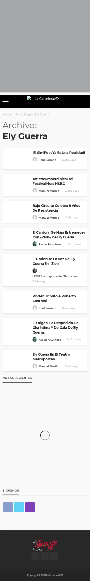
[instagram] (30, 507)
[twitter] (19, 507)
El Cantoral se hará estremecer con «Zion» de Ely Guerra (58, 234)
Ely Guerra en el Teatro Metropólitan (51, 356)
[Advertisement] (45, 47)
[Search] (83, 101)
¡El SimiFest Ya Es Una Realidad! (58, 153)
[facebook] (8, 507)
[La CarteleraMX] (45, 544)
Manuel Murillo (49, 191)
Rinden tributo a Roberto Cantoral (54, 298)
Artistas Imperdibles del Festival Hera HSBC (52, 181)
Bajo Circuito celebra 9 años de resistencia (56, 208)
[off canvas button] (5, 101)
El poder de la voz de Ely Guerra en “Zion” (53, 261)
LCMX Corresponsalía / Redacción (55, 276)
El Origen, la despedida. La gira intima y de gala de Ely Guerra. (55, 327)
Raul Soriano (47, 160)
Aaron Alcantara (50, 244)
